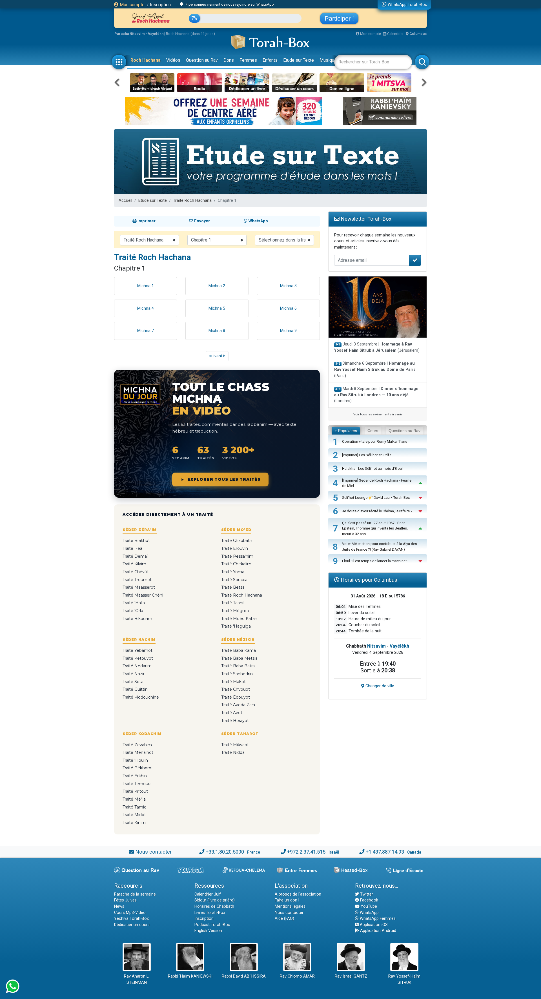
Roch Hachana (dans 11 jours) (190, 34)
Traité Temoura (137, 783)
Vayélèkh (399, 646)
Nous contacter (153, 852)
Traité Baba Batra (238, 665)
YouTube (368, 906)
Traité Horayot (235, 720)
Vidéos (173, 60)
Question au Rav (202, 60)
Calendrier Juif (207, 894)
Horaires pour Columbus (368, 580)
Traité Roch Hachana (192, 200)
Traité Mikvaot (235, 744)
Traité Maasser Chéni (143, 595)
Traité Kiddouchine (141, 697)
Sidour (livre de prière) (214, 900)
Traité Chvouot (235, 689)
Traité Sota (133, 681)
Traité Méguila (235, 610)
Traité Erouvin (234, 548)
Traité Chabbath (236, 540)
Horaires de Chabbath (214, 906)
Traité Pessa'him (237, 556)
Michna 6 (288, 308)
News (119, 906)
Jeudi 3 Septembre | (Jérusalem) (377, 347)
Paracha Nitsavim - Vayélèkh (138, 34)
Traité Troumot (137, 579)
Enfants (270, 60)
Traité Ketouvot (138, 658)
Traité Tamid (135, 807)
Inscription (160, 4)
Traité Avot (231, 712)
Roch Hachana (145, 60)
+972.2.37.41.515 (306, 852)
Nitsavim (376, 646)
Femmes (248, 60)
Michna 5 (217, 308)
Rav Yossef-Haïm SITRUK (404, 979)
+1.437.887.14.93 (385, 852)
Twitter (366, 894)
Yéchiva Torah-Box (131, 918)
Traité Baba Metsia (239, 658)
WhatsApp (369, 912)
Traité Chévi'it (136, 571)
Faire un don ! (287, 900)
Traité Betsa (233, 587)
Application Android (377, 930)
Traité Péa (132, 548)
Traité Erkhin (135, 775)
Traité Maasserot (139, 587)
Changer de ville (379, 686)
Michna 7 (145, 330)
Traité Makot (233, 681)
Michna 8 (217, 330)
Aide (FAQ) (284, 918)
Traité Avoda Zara (238, 704)
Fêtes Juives (125, 900)
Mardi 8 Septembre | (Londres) (376, 394)
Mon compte (132, 4)
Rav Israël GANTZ (351, 976)
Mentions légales (290, 906)
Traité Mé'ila (134, 799)
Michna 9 (288, 330)
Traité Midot (134, 814)
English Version (208, 930)
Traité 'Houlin (135, 760)
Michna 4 (145, 308)
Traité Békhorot (138, 767)
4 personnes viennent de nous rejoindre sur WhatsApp (230, 4)
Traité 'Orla (133, 610)
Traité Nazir (134, 673)
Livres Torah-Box (209, 912)
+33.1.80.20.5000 (225, 852)
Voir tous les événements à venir (377, 414)
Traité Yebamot (137, 650)
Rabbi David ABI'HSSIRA (244, 976)
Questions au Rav (404, 430)
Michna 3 (288, 285)
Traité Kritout (135, 791)
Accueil (125, 200)
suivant (216, 356)
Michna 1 (145, 285)
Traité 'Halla (134, 602)
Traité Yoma (232, 571)
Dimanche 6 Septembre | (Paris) (375, 369)
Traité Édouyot (235, 697)
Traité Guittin (135, 689)
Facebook (368, 900)
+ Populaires (346, 430)
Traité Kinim (134, 822)
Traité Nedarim (137, 665)
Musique (328, 60)
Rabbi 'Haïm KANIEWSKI (190, 976)
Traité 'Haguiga (236, 626)
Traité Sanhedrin (237, 673)
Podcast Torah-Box (212, 924)
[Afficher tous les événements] (181, 4)
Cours (372, 430)
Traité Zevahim (137, 744)
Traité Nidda (233, 752)
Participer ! (339, 18)
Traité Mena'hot (138, 752)
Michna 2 (217, 285)
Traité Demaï (135, 556)
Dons (228, 60)
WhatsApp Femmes (377, 918)
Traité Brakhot (136, 540)
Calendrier (394, 34)
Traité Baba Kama (238, 650)
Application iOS (373, 924)
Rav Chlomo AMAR (297, 976)
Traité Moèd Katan (239, 618)
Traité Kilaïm (134, 563)
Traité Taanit (233, 602)
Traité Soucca (234, 579)
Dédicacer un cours (132, 924)
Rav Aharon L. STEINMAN (136, 979)
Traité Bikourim (137, 618)
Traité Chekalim (236, 563)
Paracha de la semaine (135, 894)
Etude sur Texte (298, 60)
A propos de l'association (298, 894)
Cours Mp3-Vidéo (130, 912)
